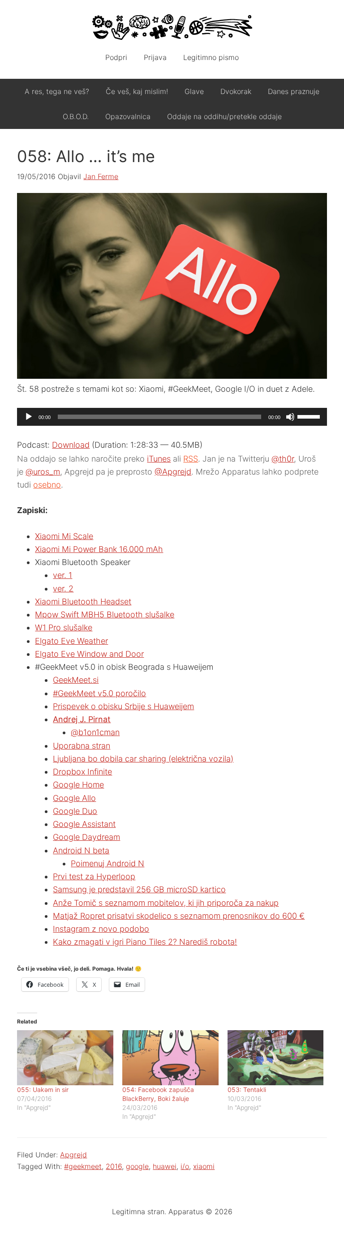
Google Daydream (86, 837)
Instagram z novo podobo (101, 928)
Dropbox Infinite (82, 771)
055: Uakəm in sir (43, 1089)
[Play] (28, 416)
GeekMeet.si (76, 680)
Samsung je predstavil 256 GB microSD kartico (139, 889)
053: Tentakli (247, 1089)
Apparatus (172, 26)
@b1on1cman (95, 732)
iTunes (159, 458)
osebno (47, 484)
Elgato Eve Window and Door (89, 654)
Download (71, 445)
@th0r (282, 458)
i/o (185, 1166)
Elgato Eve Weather (71, 641)
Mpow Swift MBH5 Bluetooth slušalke (104, 614)
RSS (190, 458)
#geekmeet (83, 1166)
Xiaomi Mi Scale (64, 536)
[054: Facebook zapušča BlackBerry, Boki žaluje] (170, 1057)
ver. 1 (62, 575)
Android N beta (81, 850)
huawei (164, 1166)
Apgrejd (73, 1154)
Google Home (78, 784)
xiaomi (204, 1166)
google (137, 1166)
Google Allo (74, 798)
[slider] (309, 416)
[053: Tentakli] (276, 1057)
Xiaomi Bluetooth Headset (83, 601)
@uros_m (43, 471)
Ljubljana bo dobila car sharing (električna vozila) (143, 758)
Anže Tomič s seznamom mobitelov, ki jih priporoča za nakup (166, 903)
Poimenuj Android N (107, 863)
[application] (172, 417)
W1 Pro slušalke (63, 627)
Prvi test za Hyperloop (94, 876)
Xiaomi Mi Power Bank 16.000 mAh (99, 549)
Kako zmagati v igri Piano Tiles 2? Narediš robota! (145, 941)
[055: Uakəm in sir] (65, 1057)
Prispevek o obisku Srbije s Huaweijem (123, 706)
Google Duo (75, 811)
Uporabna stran (81, 745)
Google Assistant (84, 824)
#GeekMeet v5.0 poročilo (99, 693)
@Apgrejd (173, 471)
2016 (114, 1166)
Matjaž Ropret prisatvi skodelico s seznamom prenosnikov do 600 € (179, 915)
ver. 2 (63, 588)
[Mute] (290, 416)
